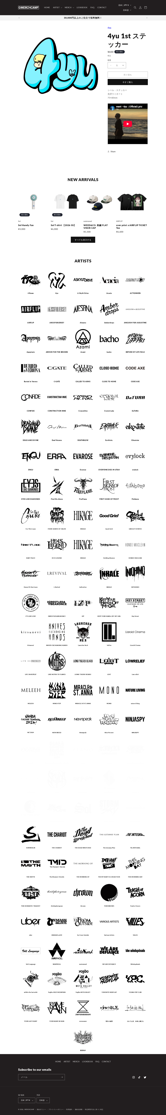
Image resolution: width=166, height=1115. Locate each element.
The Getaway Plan (109, 848)
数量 (109, 60)
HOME (58, 1061)
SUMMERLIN (30, 848)
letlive (109, 645)
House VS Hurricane (31, 587)
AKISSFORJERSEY (57, 323)
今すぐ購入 (128, 82)
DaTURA (135, 411)
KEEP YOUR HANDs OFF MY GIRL (109, 616)
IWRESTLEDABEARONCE (57, 616)
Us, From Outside (83, 935)
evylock (135, 470)
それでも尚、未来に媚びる (135, 1021)
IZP (83, 616)
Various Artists (109, 935)
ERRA (57, 470)
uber (30, 935)
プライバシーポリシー (56, 1109)
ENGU (30, 470)
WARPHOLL (57, 964)
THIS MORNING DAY (135, 877)
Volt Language (30, 964)
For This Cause (31, 529)
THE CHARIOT (57, 848)
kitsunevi (30, 645)
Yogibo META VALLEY (83, 992)
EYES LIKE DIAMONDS (30, 499)
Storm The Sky (109, 821)
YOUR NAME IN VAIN (56, 1021)
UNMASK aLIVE (56, 935)
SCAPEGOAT (30, 792)
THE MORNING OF (83, 877)
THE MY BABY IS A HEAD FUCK (109, 877)
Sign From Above (31, 821)
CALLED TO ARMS (83, 382)
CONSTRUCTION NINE (57, 411)
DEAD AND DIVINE (31, 440)
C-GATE (57, 382)
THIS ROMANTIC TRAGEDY (30, 906)
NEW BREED (56, 732)
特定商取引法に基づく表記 (94, 1109)
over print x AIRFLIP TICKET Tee (131, 226)
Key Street (135, 616)
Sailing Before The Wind (135, 763)
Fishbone (135, 499)
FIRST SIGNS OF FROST (109, 499)
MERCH (76, 1061)
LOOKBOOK (87, 1061)
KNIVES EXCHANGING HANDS (56, 645)
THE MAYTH (30, 877)
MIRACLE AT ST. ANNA (83, 703)
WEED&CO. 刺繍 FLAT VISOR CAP (96, 226)
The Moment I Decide (57, 877)
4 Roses (31, 293)
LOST (109, 674)
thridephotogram (57, 906)
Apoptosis (31, 352)
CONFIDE (30, 411)
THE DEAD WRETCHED (83, 848)
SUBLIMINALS (135, 821)
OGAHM (31, 763)
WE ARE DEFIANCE (109, 964)
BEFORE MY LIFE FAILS (135, 352)
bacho (109, 352)
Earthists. (109, 440)
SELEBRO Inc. (109, 792)
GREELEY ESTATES (135, 529)
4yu (109, 27)
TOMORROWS (109, 906)
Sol (83, 821)
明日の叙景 (109, 1021)
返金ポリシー (41, 1109)
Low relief (135, 674)
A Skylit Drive (83, 293)
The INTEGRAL (135, 848)
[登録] (62, 1077)
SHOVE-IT (135, 792)
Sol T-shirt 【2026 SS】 (63, 225)
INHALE (109, 587)
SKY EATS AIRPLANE (57, 821)
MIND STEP (57, 703)
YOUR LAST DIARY (30, 1021)
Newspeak (82, 732)
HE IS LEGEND (57, 558)
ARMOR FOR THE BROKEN (57, 352)
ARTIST (67, 1061)
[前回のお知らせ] (19, 17)
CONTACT (106, 1061)
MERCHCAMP (29, 1109)
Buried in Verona (30, 382)
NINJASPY (135, 732)
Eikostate (135, 440)
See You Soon (83, 792)
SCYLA (56, 792)
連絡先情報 (78, 1109)
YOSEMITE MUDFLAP (109, 992)
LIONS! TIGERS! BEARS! (83, 674)
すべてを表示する (83, 240)
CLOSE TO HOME (109, 382)
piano (83, 763)
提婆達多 (83, 1050)
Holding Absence (109, 558)
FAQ (97, 1061)
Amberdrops (109, 323)
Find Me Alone (57, 499)
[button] (57, 7)
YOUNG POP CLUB (135, 992)
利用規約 (69, 1109)
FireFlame (83, 499)
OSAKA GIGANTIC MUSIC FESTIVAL (57, 763)
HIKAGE (83, 529)
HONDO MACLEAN (135, 558)
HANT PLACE (30, 558)
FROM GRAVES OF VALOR (57, 529)
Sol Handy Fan (26, 225)
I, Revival (57, 587)
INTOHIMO (135, 587)
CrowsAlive (83, 411)
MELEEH (31, 703)
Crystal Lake (109, 411)
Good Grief (109, 529)
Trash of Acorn (135, 906)
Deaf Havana (57, 440)
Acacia (109, 293)
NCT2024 (30, 732)
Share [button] (113, 151)
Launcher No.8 (83, 645)
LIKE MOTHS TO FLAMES (57, 674)
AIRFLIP (30, 323)
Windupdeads (135, 964)
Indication (83, 587)
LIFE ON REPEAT (30, 674)
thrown (83, 906)
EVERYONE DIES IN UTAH (109, 470)
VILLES (135, 935)
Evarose (83, 470)
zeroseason (83, 1021)
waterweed (83, 964)
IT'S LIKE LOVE (31, 616)
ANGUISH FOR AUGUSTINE (135, 323)
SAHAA (109, 763)
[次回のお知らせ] (147, 17)
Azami (83, 352)
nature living (135, 703)
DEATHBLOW (83, 440)
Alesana (83, 323)
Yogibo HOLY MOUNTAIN (57, 992)
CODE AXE (135, 382)
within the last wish (30, 992)
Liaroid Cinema (135, 645)
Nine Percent (109, 732)
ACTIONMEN (135, 293)
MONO (109, 703)
